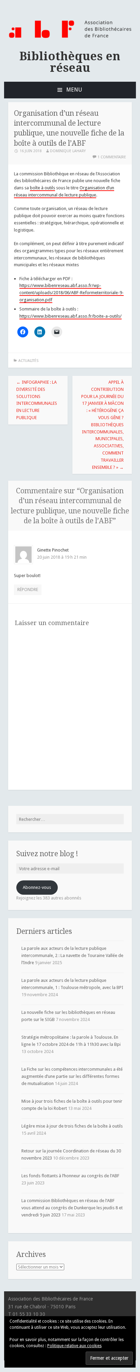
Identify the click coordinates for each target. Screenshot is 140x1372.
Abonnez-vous (37, 887)
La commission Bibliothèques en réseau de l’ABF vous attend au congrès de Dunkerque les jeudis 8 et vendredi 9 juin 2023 (72, 1207)
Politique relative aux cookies (74, 1345)
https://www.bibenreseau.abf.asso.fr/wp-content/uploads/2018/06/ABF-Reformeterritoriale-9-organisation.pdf (71, 292)
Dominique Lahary (68, 151)
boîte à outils (42, 187)
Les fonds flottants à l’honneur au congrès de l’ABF (70, 1175)
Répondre (27, 589)
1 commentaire (112, 157)
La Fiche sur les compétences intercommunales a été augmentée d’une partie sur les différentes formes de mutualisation (72, 1076)
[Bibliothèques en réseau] (70, 38)
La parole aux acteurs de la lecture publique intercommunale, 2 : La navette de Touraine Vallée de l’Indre (72, 955)
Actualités (28, 360)
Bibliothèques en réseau (69, 62)
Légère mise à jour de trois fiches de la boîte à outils (72, 1126)
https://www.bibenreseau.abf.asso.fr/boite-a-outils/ (70, 316)
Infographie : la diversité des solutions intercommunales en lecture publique (36, 400)
